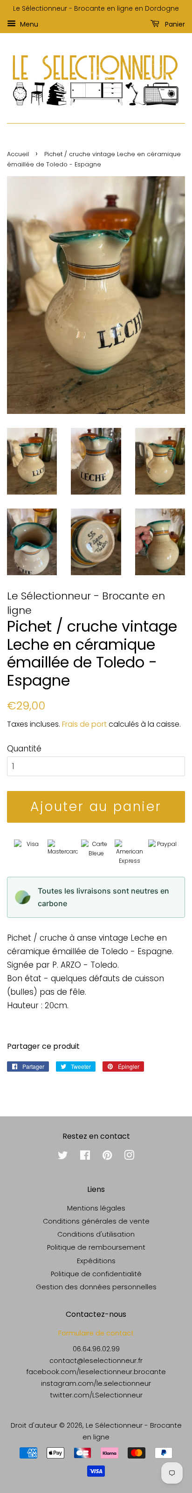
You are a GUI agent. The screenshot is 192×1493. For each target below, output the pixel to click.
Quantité (24, 748)
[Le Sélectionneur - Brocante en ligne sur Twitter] (63, 1157)
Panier (174, 23)
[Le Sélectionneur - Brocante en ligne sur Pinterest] (107, 1157)
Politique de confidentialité (96, 1274)
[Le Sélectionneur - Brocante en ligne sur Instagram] (129, 1157)
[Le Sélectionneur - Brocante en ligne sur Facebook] (85, 1157)
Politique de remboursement (96, 1247)
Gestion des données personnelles (96, 1287)
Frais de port (84, 724)
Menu (28, 23)
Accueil (18, 154)
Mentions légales (96, 1208)
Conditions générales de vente (96, 1221)
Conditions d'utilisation (96, 1234)
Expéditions (96, 1261)
